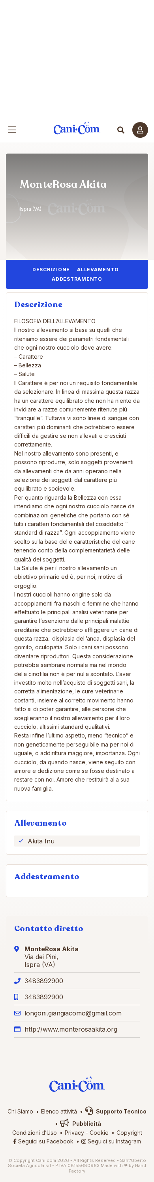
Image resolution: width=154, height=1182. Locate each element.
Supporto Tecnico (120, 1111)
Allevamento (97, 269)
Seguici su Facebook (45, 1141)
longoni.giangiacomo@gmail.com (73, 1013)
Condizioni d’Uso (34, 1132)
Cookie (99, 1132)
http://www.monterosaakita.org (70, 1029)
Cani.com (77, 128)
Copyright (129, 1132)
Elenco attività (59, 1111)
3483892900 (43, 981)
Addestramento (77, 279)
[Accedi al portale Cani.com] (140, 130)
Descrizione (51, 269)
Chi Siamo (20, 1111)
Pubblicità (86, 1123)
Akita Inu (41, 841)
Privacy (74, 1132)
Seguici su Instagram (113, 1141)
